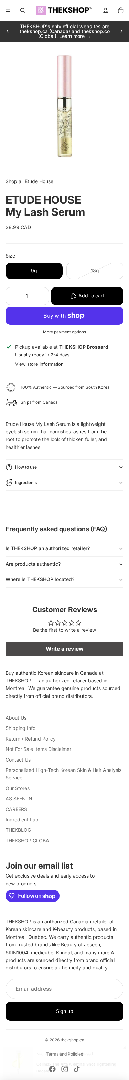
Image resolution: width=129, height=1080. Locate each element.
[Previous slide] (7, 31)
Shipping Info (20, 728)
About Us (16, 718)
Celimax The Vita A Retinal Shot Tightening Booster (76, 1067)
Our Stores (18, 788)
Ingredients (26, 482)
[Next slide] (121, 31)
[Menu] (8, 10)
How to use (26, 467)
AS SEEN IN (19, 798)
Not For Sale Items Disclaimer (38, 749)
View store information (39, 364)
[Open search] (22, 10)
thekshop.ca (72, 1039)
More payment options (64, 331)
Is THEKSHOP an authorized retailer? (48, 548)
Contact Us (18, 760)
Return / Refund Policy (31, 739)
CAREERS (16, 809)
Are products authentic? (33, 564)
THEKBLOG (18, 830)
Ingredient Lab (22, 819)
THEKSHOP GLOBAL (29, 840)
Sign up (64, 1011)
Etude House (39, 181)
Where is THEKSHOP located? (40, 579)
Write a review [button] (65, 648)
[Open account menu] (105, 10)
